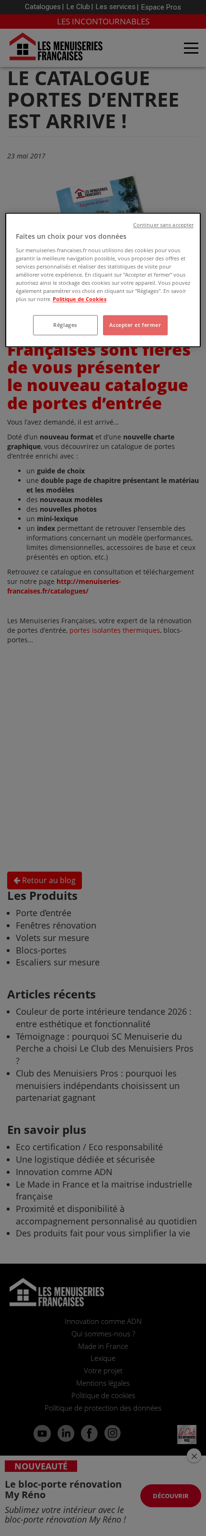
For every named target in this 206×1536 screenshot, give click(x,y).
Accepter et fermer (135, 325)
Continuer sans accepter (163, 225)
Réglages (65, 325)
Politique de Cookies (79, 299)
